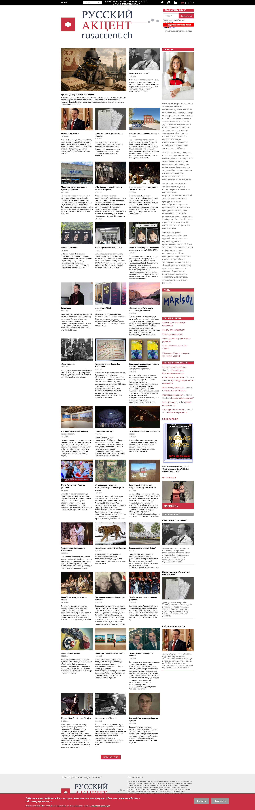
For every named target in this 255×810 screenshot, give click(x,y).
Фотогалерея (169, 477)
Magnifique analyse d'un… (173, 395)
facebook (162, 2)
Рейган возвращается (172, 334)
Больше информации (100, 806)
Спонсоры (96, 778)
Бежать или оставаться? (173, 330)
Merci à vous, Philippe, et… (173, 387)
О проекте (66, 778)
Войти (64, 3)
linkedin (175, 2)
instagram (168, 2)
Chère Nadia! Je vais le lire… (174, 377)
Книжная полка (170, 419)
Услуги (87, 778)
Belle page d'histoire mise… (174, 409)
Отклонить (220, 801)
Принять (201, 801)
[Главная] (110, 24)
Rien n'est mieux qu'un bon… (174, 367)
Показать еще (110, 757)
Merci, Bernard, (169, 402)
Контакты (77, 778)
